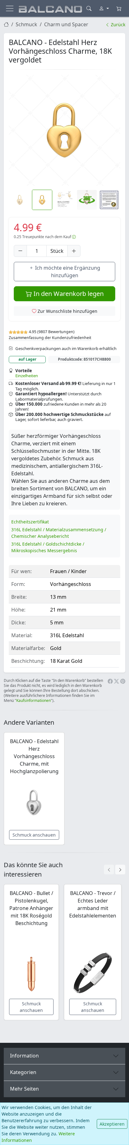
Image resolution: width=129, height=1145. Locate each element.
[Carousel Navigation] (114, 869)
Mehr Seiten (24, 1088)
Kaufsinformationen (33, 700)
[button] (64, 130)
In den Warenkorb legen (68, 293)
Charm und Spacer (66, 24)
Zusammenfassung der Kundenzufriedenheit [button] (50, 337)
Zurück (117, 25)
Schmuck (26, 24)
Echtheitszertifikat (30, 522)
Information (24, 1055)
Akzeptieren (112, 1124)
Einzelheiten (26, 375)
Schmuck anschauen (34, 835)
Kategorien (23, 1072)
